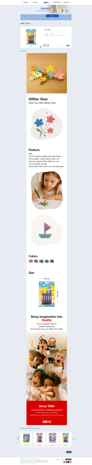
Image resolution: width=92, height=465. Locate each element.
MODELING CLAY (27, 18)
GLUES (27, 15)
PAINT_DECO (52, 15)
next (74, 438)
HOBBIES (52, 18)
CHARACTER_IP (65, 18)
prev (18, 438)
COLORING (39, 18)
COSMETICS (65, 15)
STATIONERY (39, 15)
